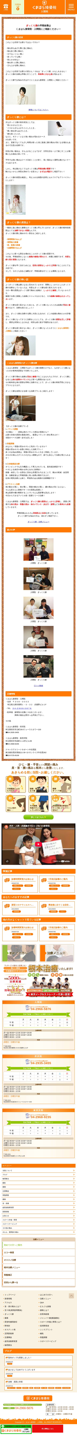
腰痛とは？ (44, 1310)
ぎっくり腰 (9, 1314)
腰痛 (4, 1199)
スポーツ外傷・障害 (10, 1220)
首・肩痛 (6, 1203)
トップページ (10, 1295)
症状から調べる (11, 1282)
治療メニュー (45, 1299)
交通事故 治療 (18, 5)
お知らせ (6, 1216)
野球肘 (7, 1326)
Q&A (42, 1303)
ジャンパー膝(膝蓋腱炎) (49, 1318)
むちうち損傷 (45, 1306)
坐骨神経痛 (44, 1314)
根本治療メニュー (12, 1267)
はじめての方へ (46, 1295)
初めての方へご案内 (13, 1245)
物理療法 (6, 1179)
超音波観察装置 (8, 1207)
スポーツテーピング (10, 1224)
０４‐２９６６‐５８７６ (22, 708)
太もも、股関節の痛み (11, 1232)
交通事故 (6, 1191)
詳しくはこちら (37, 817)
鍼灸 (4, 1183)
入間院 (6, 9)
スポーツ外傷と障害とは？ (51, 1322)
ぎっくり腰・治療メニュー (38, 522)
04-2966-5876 (24, 1408)
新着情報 (6, 1212)
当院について (7, 1170)
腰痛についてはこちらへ (38, 110)
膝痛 (4, 1187)
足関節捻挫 (9, 1333)
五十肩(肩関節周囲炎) (13, 1310)
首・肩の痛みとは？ (13, 1306)
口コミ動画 (38, 686)
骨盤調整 (6, 1195)
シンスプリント (46, 1330)
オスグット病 (10, 1330)
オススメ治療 (10, 1260)
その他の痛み (7, 1228)
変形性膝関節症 (11, 1322)
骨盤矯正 (8, 1275)
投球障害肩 (44, 1326)
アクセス (8, 1303)
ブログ (5, 1174)
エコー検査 (9, 1252)
